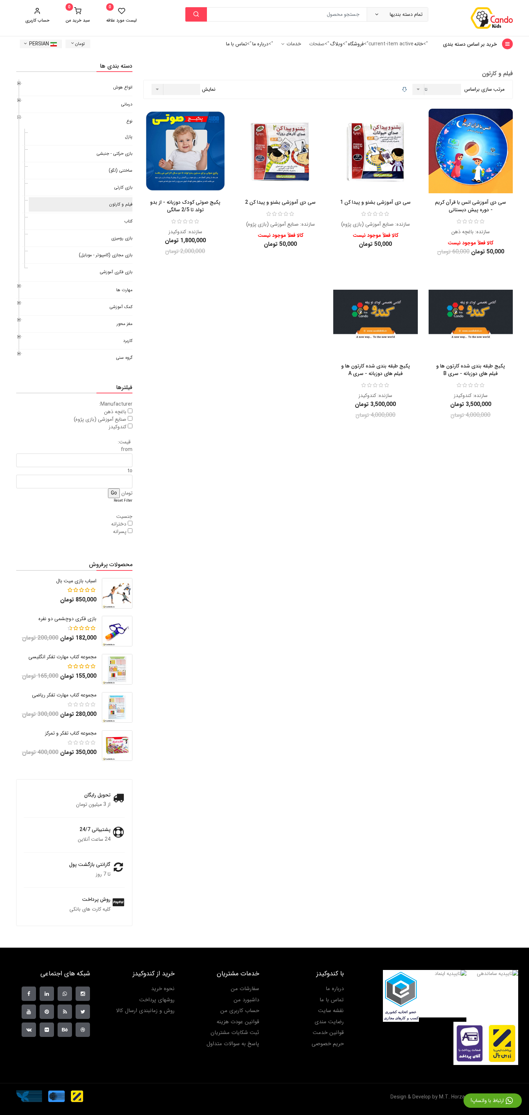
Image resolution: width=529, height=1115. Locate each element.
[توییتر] (83, 1012)
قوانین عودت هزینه (238, 1022)
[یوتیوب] (29, 1012)
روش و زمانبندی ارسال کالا (145, 1011)
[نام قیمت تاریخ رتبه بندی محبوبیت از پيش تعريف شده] (437, 89)
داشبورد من (246, 1000)
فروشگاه (356, 44)
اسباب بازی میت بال (76, 581)
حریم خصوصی (328, 1044)
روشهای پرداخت (157, 1000)
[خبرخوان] (65, 1012)
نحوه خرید (163, 989)
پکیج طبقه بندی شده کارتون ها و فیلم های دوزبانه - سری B (470, 370)
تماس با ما (236, 44)
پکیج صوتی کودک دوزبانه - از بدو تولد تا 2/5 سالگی (185, 206)
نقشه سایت (331, 1011)
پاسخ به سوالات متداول (233, 1044)
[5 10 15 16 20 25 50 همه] (177, 89)
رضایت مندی (329, 1022)
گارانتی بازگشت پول (89, 864)
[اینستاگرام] (83, 994)
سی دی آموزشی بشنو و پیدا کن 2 (280, 202)
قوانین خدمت (328, 1033)
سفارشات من (245, 989)
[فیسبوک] (29, 994)
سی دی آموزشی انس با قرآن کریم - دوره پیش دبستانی (470, 206)
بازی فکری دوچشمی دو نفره (67, 619)
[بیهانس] (65, 1030)
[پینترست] (47, 1012)
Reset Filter (123, 501)
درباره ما (260, 44)
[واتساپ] (65, 994)
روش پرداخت (96, 899)
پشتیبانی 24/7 (95, 830)
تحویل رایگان (97, 795)
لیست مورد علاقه (121, 15)
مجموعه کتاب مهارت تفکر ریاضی (64, 695)
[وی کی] (29, 1030)
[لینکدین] (47, 994)
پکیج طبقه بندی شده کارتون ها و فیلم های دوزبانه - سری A (375, 370)
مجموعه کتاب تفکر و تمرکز (70, 733)
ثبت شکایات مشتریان (235, 1033)
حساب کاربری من (239, 1011)
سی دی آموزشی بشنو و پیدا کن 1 (375, 202)
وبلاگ (336, 44)
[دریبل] (83, 1030)
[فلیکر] (47, 1030)
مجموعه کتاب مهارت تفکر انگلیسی (62, 657)
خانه (418, 44)
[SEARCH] (196, 14)
